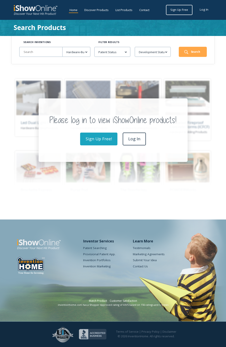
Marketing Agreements (149, 254)
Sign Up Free (179, 10)
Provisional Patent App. (99, 254)
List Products (123, 10)
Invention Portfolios (97, 260)
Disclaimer (169, 332)
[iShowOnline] (35, 10)
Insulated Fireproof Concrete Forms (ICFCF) (189, 124)
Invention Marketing (97, 266)
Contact (144, 10)
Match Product (98, 301)
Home (73, 10)
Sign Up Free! (99, 139)
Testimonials (142, 248)
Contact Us (140, 266)
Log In (204, 9)
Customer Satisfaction (123, 301)
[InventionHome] (31, 269)
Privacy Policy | (151, 332)
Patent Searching (95, 248)
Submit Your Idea (145, 260)
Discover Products (96, 10)
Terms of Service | (128, 332)
